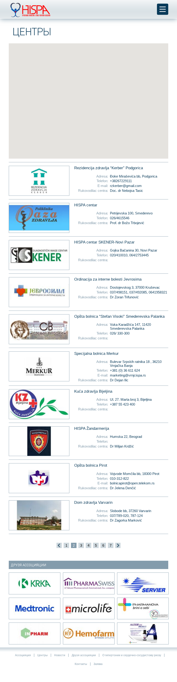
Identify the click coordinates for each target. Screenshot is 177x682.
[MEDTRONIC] (34, 609)
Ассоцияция (23, 655)
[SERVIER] (142, 583)
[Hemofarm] (88, 633)
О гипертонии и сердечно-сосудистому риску (131, 655)
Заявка (98, 664)
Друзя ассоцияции (84, 655)
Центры (42, 655)
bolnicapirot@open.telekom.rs (132, 483)
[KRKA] (34, 583)
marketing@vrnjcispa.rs (128, 375)
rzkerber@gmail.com (126, 186)
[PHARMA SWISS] (88, 583)
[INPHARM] (34, 633)
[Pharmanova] (142, 609)
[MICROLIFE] (88, 609)
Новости (59, 655)
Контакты (81, 664)
